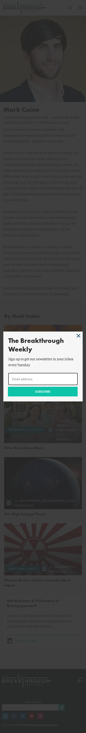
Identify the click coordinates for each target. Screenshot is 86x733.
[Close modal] (78, 335)
